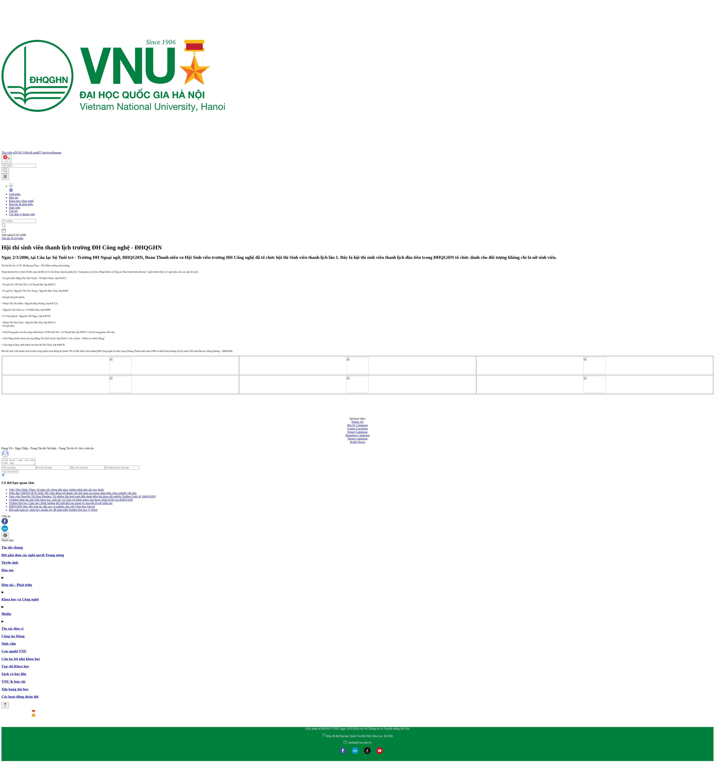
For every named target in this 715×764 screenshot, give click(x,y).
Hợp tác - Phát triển (16, 585)
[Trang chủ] (113, 149)
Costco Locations (357, 428)
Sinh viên (14, 207)
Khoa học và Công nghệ (20, 599)
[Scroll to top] (5, 705)
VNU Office (23, 152)
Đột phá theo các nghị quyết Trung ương (32, 555)
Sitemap (56, 152)
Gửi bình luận (10, 471)
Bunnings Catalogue (358, 435)
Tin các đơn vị (12, 628)
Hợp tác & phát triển (21, 204)
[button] (357, 521)
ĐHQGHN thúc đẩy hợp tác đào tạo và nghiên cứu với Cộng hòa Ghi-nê (52, 506)
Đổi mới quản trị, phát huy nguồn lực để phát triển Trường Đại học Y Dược (53, 509)
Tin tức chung (12, 547)
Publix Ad (357, 421)
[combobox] (6, 159)
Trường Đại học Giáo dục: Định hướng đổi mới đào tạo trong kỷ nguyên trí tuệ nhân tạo (60, 503)
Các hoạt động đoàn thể (19, 697)
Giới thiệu (15, 194)
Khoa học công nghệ (21, 201)
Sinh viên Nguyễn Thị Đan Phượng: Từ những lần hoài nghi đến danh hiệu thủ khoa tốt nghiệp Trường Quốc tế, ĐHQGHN (82, 496)
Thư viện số (8, 152)
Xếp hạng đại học (14, 689)
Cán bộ (13, 211)
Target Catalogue (357, 438)
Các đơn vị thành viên (22, 214)
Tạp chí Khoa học (15, 666)
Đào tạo (13, 197)
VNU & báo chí (13, 681)
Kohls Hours (357, 442)
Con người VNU (14, 651)
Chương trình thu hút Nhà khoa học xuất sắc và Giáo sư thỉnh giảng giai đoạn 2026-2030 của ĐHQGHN (71, 499)
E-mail (34, 152)
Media (6, 614)
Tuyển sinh (9, 562)
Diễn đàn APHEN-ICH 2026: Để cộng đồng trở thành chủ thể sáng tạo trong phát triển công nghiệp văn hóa (72, 493)
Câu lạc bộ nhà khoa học (20, 659)
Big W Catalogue (357, 425)
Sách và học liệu (13, 674)
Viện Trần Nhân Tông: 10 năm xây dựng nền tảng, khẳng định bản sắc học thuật (56, 489)
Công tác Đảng (13, 636)
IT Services (45, 152)
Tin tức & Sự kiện (12, 238)
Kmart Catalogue (357, 432)
